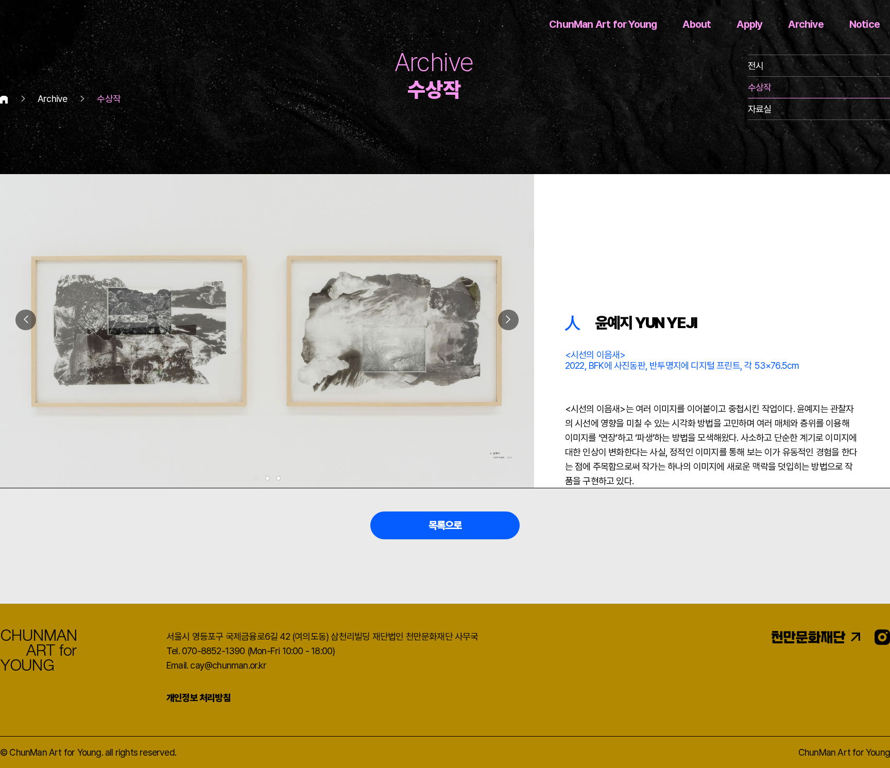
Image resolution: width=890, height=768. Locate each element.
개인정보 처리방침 (198, 697)
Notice (864, 24)
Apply (749, 24)
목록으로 (445, 525)
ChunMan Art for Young (603, 24)
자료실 (760, 109)
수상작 (760, 87)
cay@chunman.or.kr (228, 665)
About (696, 24)
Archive (805, 24)
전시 (755, 65)
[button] (508, 320)
